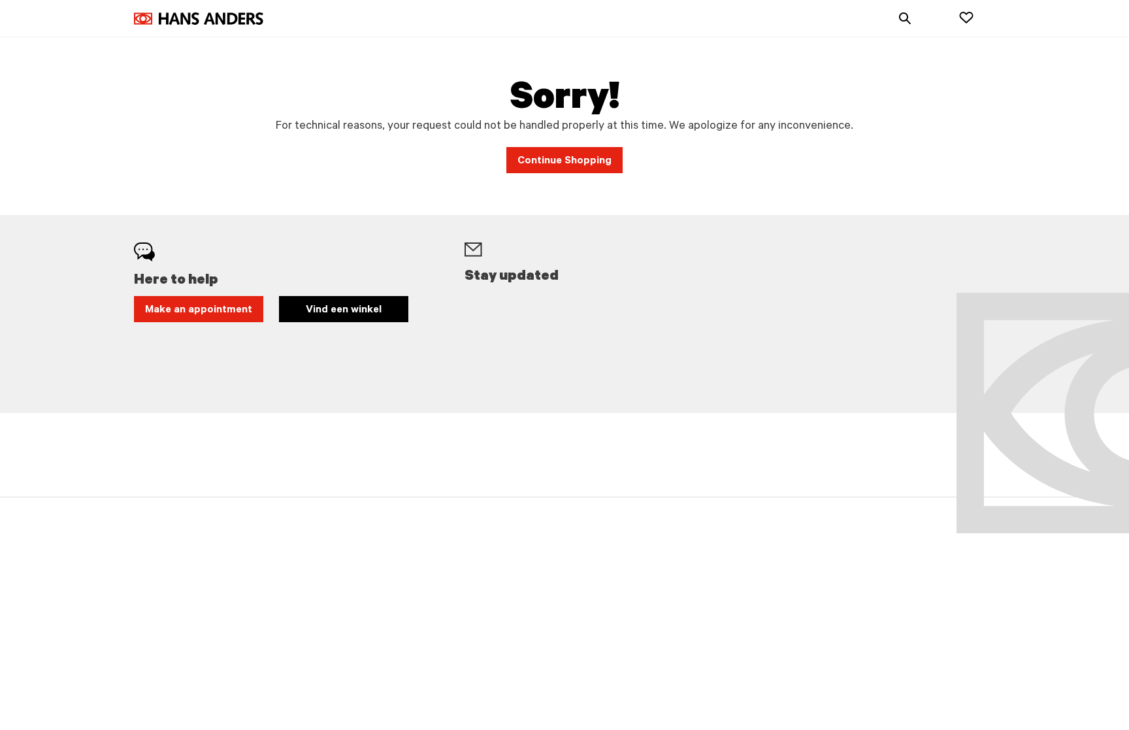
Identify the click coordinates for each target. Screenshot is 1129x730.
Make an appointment (198, 310)
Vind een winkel (344, 310)
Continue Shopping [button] (564, 161)
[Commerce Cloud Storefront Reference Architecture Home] (198, 18)
